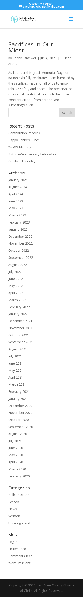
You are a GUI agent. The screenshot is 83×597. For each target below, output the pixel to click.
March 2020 (17, 469)
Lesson (13, 502)
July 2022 (15, 272)
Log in (13, 542)
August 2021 (17, 349)
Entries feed (17, 549)
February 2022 (19, 307)
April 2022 (15, 293)
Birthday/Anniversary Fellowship (32, 154)
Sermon (14, 516)
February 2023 (19, 222)
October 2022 (18, 250)
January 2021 (18, 398)
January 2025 (18, 180)
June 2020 (15, 448)
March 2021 (17, 384)
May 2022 (15, 286)
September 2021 (20, 342)
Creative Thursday (21, 161)
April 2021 (15, 377)
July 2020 (15, 441)
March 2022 (17, 300)
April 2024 (15, 194)
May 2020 (15, 455)
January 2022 (18, 314)
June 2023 (15, 201)
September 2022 (20, 257)
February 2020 (19, 476)
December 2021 (20, 321)
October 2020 (18, 419)
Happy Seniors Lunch (24, 140)
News (12, 509)
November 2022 (20, 243)
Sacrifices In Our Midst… (30, 47)
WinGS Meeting (19, 147)
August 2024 (17, 187)
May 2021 (15, 370)
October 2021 (18, 335)
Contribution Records (24, 133)
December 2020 (20, 405)
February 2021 (19, 391)
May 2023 (15, 208)
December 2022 (20, 236)
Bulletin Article (19, 495)
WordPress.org (19, 563)
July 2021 (15, 356)
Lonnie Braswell (24, 58)
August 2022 (17, 264)
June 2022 (15, 278)
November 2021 (20, 328)
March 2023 (17, 215)
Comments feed (20, 556)
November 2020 (20, 412)
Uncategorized (19, 523)
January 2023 (18, 229)
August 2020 (17, 434)
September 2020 (20, 427)
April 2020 (15, 462)
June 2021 (15, 363)
